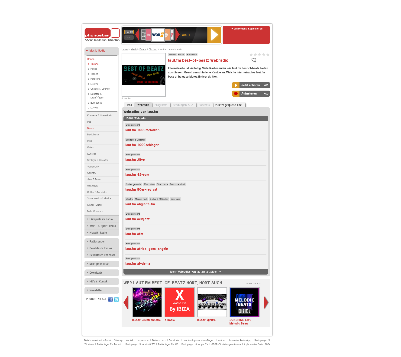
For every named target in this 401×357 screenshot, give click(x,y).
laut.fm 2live (135, 160)
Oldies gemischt (133, 184)
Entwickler (174, 340)
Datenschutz (159, 340)
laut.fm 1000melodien (142, 130)
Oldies (90, 147)
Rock (89, 141)
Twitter (116, 299)
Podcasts (204, 105)
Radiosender (97, 241)
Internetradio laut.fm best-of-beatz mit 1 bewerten (251, 54)
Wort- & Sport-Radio (103, 226)
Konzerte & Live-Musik (99, 115)
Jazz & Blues (94, 179)
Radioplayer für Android (109, 344)
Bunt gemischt (133, 124)
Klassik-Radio (98, 232)
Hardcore (95, 78)
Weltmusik (92, 185)
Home (125, 49)
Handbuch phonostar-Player (198, 340)
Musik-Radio (97, 50)
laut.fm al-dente (137, 264)
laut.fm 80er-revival (141, 189)
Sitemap (118, 340)
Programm (161, 105)
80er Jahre (162, 184)
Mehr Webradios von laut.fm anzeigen (193, 271)
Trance (94, 73)
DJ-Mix (94, 107)
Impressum (143, 340)
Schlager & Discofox (97, 160)
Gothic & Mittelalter (97, 192)
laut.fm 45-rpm (137, 175)
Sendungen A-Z (183, 105)
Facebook (110, 299)
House (94, 68)
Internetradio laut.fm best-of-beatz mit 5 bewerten (268, 54)
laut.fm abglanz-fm (140, 204)
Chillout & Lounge (100, 88)
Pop (89, 121)
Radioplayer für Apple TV (194, 344)
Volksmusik (93, 166)
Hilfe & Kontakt (99, 281)
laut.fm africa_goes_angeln (146, 249)
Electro (94, 83)
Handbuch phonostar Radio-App (234, 340)
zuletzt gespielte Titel (228, 105)
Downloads (96, 272)
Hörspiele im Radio (101, 219)
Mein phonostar (99, 263)
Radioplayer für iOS (168, 344)
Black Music (93, 134)
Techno (95, 64)
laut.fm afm (134, 234)
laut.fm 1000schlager (142, 145)
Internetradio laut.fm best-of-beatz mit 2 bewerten (255, 54)
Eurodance (96, 102)
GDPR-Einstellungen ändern (226, 344)
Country (91, 172)
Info (129, 105)
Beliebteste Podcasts (102, 255)
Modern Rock (141, 198)
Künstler (91, 153)
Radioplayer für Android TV (140, 344)
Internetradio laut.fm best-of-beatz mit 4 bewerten (264, 54)
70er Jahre (149, 184)
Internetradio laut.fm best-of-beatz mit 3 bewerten (260, 54)
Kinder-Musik (94, 204)
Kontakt (130, 340)
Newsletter (96, 290)
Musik (134, 49)
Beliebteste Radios (101, 248)
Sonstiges (175, 198)
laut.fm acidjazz (137, 219)
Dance (90, 59)
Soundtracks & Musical (99, 198)
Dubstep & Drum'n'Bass (97, 95)
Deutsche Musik (178, 184)
